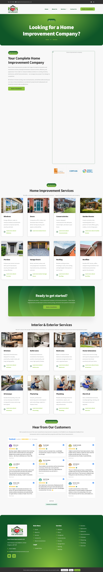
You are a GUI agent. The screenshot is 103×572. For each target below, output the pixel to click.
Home (47, 39)
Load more (51, 501)
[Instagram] (93, 1)
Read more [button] (11, 458)
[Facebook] (91, 1)
